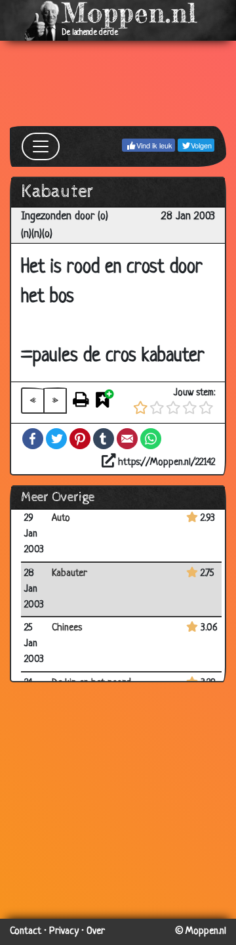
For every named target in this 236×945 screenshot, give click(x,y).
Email (127, 438)
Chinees (67, 628)
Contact (25, 931)
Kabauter (69, 573)
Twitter (56, 438)
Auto (61, 518)
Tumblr (103, 438)
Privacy (64, 931)
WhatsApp (150, 438)
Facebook (32, 438)
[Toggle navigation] (41, 146)
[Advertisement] (118, 83)
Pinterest (79, 438)
